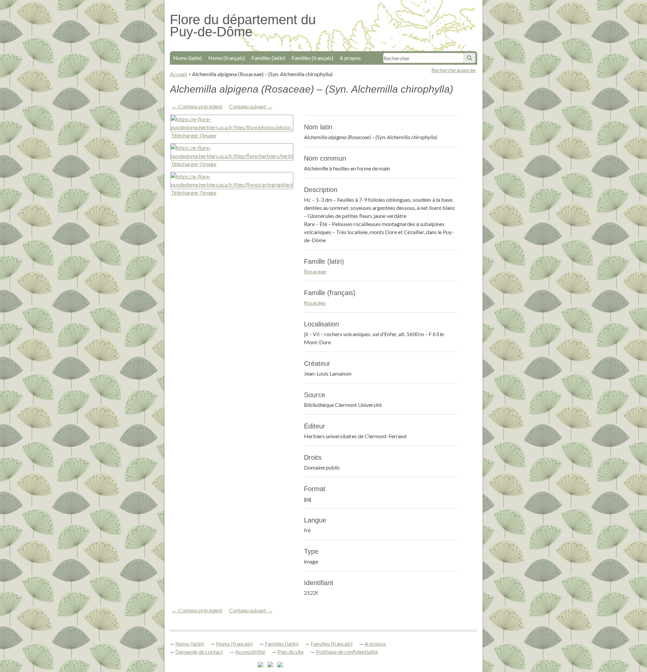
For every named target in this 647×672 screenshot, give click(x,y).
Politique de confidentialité (347, 651)
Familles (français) (312, 58)
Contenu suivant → (251, 106)
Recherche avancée (453, 70)
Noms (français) (226, 58)
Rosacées (315, 302)
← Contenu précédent (197, 106)
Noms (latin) (187, 58)
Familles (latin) (268, 58)
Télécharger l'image (193, 135)
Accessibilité (250, 651)
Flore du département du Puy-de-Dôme (243, 25)
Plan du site (290, 651)
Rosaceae (315, 271)
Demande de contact (199, 651)
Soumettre (469, 58)
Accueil (178, 74)
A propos (350, 58)
